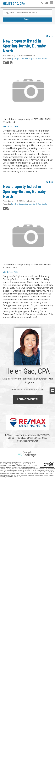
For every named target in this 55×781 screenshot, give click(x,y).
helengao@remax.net (27, 440)
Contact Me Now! (27, 399)
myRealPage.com (27, 455)
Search (27, 19)
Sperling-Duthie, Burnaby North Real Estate (29, 58)
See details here (10, 126)
